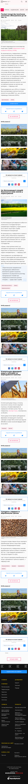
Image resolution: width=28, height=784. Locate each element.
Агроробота (4, 717)
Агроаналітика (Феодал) (5, 714)
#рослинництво (5, 99)
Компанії (17, 685)
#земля (15, 285)
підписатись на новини (14, 671)
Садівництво (15, 9)
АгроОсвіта (18, 728)
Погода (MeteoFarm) (6, 707)
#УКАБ (12, 99)
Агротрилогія (18, 710)
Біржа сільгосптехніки (5, 721)
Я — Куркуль (18, 730)
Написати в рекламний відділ (6, 747)
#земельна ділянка (6, 288)
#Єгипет (10, 428)
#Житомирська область (7, 285)
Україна (6, 9)
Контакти (16, 752)
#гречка (3, 568)
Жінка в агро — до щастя (20, 734)
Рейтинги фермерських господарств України (20, 714)
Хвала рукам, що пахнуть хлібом (19, 738)
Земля (22, 9)
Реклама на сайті (19, 743)
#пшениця (4, 428)
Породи (17, 688)
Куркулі (17, 682)
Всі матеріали (14, 116)
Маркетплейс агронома (5, 725)
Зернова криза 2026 (20, 707)
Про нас (3, 755)
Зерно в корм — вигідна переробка (20, 718)
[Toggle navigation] (26, 1)
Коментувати (14, 103)
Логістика (4, 699)
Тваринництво (5, 689)
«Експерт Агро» (13, 411)
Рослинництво (5, 687)
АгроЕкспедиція (19, 721)
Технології (4, 694)
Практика (4, 692)
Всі (2, 9)
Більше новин (14, 659)
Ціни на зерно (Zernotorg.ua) (5, 710)
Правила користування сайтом (20, 756)
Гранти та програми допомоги (20, 725)
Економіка (4, 697)
